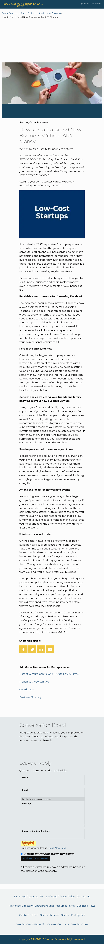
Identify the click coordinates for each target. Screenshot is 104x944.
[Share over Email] (50, 649)
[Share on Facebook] (23, 649)
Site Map (19, 896)
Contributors (27, 689)
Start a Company (10, 13)
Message (26, 803)
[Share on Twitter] (32, 649)
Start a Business (28, 13)
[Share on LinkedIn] (41, 649)
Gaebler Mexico (49, 915)
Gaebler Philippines (73, 915)
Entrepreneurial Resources (51, 905)
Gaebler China (79, 924)
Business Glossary (30, 697)
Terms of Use (48, 896)
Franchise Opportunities (34, 681)
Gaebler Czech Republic (30, 924)
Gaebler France (28, 915)
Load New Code (57, 848)
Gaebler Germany (58, 924)
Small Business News (82, 905)
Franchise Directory (21, 905)
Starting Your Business (49, 13)
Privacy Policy (66, 896)
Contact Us (83, 896)
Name (25, 777)
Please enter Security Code (36, 831)
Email (25, 790)
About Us (32, 896)
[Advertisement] (52, 41)
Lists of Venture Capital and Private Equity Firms (49, 674)
